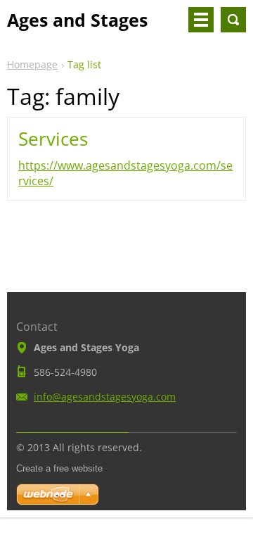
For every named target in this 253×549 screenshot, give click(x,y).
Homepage (32, 64)
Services (53, 138)
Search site (233, 19)
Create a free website (59, 468)
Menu (201, 19)
